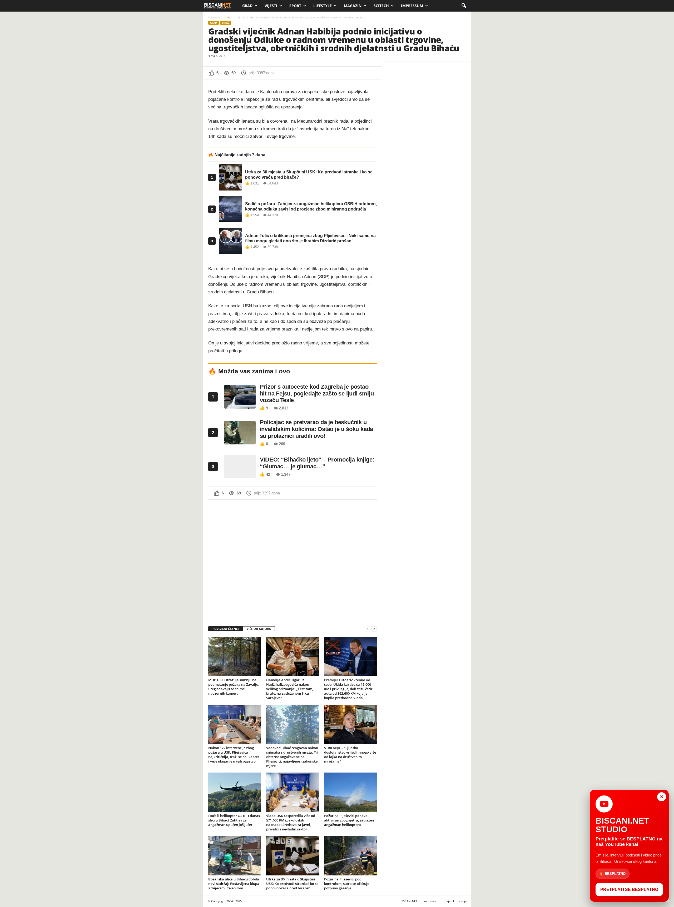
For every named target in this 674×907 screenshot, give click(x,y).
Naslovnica (215, 17)
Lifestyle (322, 5)
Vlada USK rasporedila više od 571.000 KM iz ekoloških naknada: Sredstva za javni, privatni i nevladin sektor (290, 822)
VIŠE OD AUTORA (259, 629)
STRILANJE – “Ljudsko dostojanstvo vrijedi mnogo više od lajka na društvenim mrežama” (350, 754)
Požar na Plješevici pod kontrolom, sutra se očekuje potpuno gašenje (346, 883)
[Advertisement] (292, 557)
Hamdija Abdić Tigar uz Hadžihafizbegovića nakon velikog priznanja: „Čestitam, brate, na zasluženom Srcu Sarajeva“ (289, 689)
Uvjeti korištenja (455, 901)
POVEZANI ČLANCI (225, 629)
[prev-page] (367, 629)
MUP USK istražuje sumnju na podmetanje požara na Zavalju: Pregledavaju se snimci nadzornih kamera (233, 687)
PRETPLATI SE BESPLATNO (629, 889)
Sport (295, 5)
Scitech (381, 5)
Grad (247, 5)
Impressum (412, 5)
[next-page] (374, 629)
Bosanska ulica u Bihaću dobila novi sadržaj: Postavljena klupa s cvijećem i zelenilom (233, 883)
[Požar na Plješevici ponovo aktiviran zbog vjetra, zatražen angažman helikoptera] (350, 792)
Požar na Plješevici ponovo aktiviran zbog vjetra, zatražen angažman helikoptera (349, 820)
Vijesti (271, 5)
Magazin (352, 5)
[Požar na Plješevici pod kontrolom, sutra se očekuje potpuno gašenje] (350, 855)
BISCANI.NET (408, 901)
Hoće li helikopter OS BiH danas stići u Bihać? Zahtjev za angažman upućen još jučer (234, 820)
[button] (463, 6)
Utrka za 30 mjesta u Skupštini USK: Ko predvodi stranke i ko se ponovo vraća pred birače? (292, 883)
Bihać (241, 17)
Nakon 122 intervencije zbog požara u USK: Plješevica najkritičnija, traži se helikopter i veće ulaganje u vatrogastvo (233, 754)
